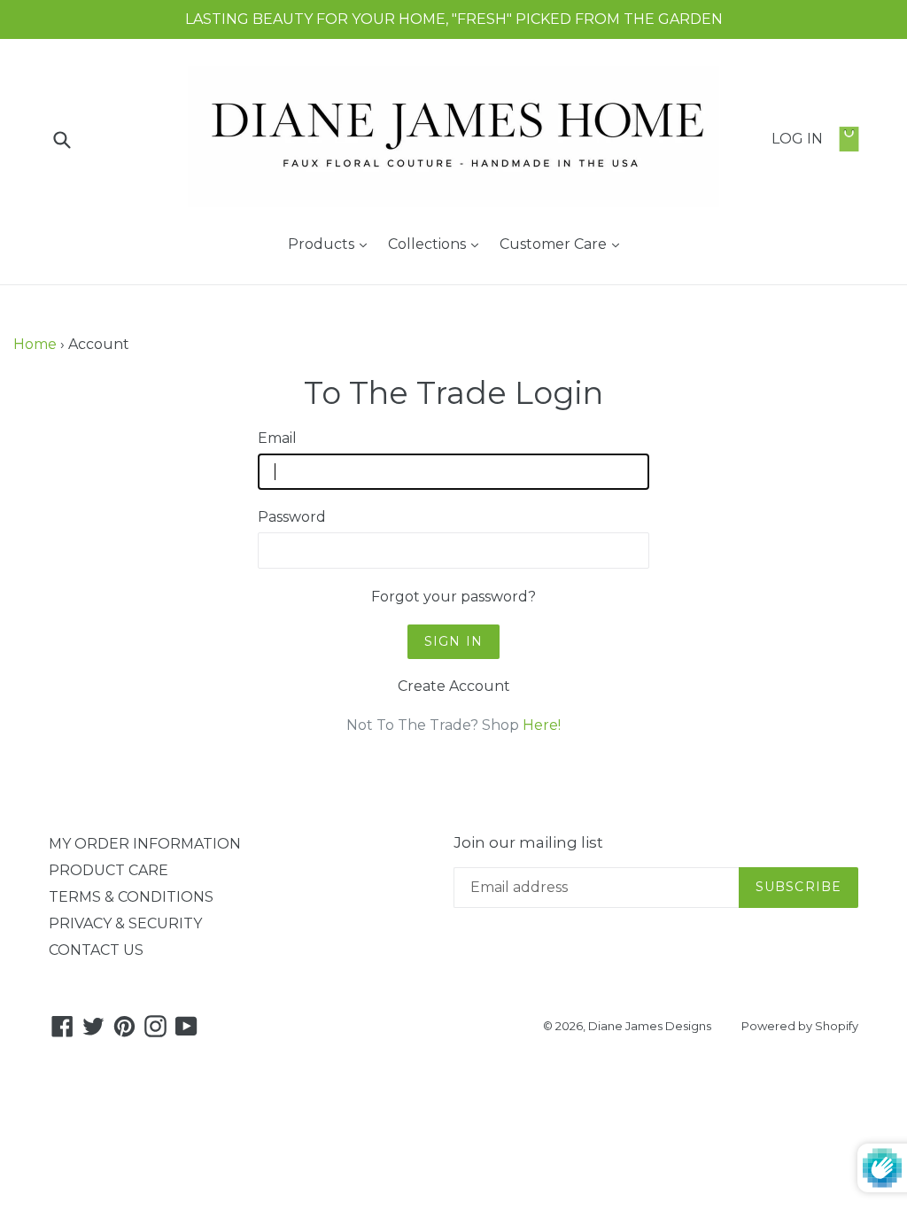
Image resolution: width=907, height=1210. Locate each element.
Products (332, 243)
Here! (542, 725)
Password (292, 516)
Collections (437, 243)
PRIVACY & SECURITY (125, 923)
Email (277, 438)
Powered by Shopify (799, 1026)
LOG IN (797, 138)
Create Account (454, 686)
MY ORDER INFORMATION (145, 843)
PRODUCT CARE (108, 870)
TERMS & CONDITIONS (131, 896)
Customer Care (564, 243)
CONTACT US (96, 950)
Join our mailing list (528, 842)
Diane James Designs (649, 1026)
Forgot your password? (453, 596)
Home (35, 344)
